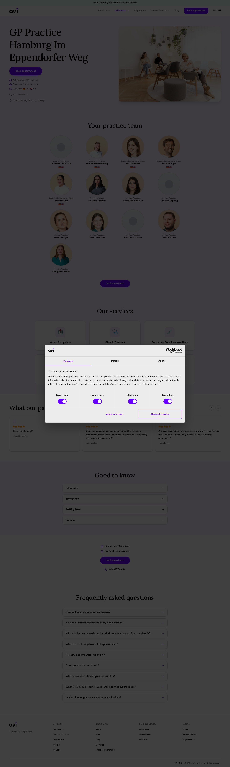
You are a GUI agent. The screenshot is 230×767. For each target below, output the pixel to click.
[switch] (97, 401)
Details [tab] (115, 360)
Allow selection (114, 414)
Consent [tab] (68, 361)
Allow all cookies (160, 414)
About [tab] (161, 360)
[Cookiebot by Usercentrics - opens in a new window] (168, 350)
